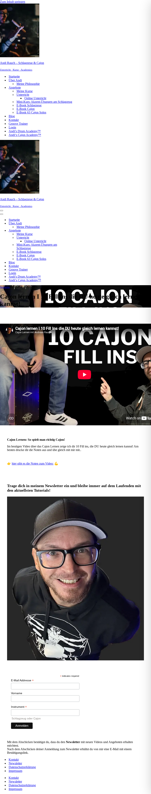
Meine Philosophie (28, 83)
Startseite (14, 76)
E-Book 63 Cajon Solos (31, 112)
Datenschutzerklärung (22, 767)
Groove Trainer (18, 123)
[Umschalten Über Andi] (69, 223)
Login (12, 127)
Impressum (15, 770)
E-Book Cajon (26, 109)
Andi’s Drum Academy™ (25, 131)
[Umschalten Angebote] (69, 230)
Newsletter (15, 763)
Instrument (19, 707)
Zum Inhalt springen (12, 1)
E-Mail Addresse (22, 680)
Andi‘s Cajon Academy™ (25, 135)
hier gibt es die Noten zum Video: (32, 463)
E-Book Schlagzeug (29, 105)
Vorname (16, 693)
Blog (12, 116)
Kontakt (14, 120)
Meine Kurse (25, 91)
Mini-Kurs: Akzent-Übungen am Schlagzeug (44, 101)
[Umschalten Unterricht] (69, 237)
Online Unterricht (35, 98)
